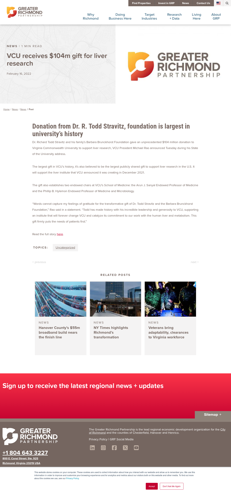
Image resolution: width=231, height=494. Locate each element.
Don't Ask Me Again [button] (172, 486)
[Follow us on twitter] (125, 448)
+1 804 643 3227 (25, 452)
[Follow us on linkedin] (92, 448)
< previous (39, 262)
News (185, 3)
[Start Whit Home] (44, 437)
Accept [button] (152, 486)
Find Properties (141, 3)
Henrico (173, 432)
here (60, 234)
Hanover (155, 432)
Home (6, 109)
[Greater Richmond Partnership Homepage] (24, 12)
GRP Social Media (121, 439)
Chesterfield (141, 432)
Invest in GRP (166, 3)
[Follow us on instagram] (103, 448)
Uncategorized (65, 247)
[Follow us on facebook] (114, 448)
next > (195, 262)
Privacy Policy (72, 478)
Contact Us (203, 3)
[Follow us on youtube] (136, 448)
